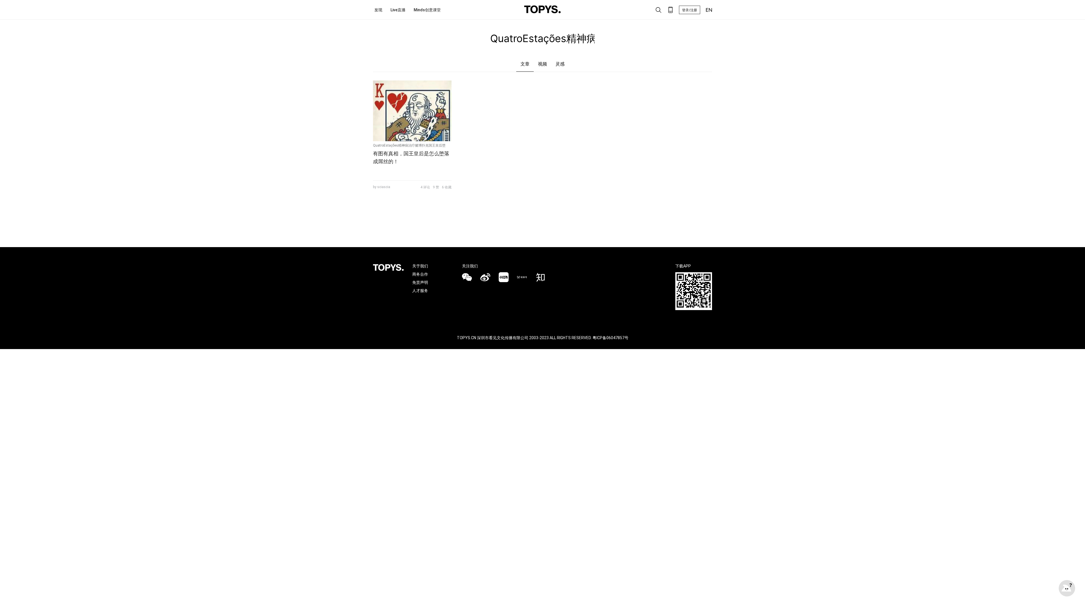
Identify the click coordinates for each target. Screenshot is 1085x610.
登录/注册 (689, 10)
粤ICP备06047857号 (610, 338)
